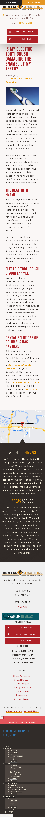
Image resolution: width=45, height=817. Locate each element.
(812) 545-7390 (33, 2)
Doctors (13, 750)
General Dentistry (21, 680)
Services (9, 764)
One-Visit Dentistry (22, 691)
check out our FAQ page (24, 382)
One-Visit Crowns (17, 774)
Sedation (14, 778)
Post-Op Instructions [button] (18, 789)
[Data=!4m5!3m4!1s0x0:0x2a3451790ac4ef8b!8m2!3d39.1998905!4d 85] (20, 607)
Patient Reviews (16, 757)
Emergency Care (21, 687)
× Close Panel (6, 816)
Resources (10, 796)
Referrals (9, 810)
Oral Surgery (11, 783)
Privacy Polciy (13, 711)
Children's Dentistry (21, 676)
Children (13, 766)
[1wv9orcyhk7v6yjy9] (22, 426)
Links (12, 805)
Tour (12, 754)
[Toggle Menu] (2, 717)
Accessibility (30, 711)
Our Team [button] (14, 752)
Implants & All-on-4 (17, 787)
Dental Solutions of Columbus (23, 723)
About (8, 748)
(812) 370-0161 (22, 22)
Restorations (21, 695)
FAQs (12, 799)
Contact (9, 812)
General (13, 770)
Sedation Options (21, 699)
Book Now (11, 2)
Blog (12, 759)
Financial (13, 803)
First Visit (13, 801)
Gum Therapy (22, 684)
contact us (31, 389)
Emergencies (15, 768)
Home (7, 746)
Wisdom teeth (16, 791)
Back (14, 761)
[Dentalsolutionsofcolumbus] (25, 607)
